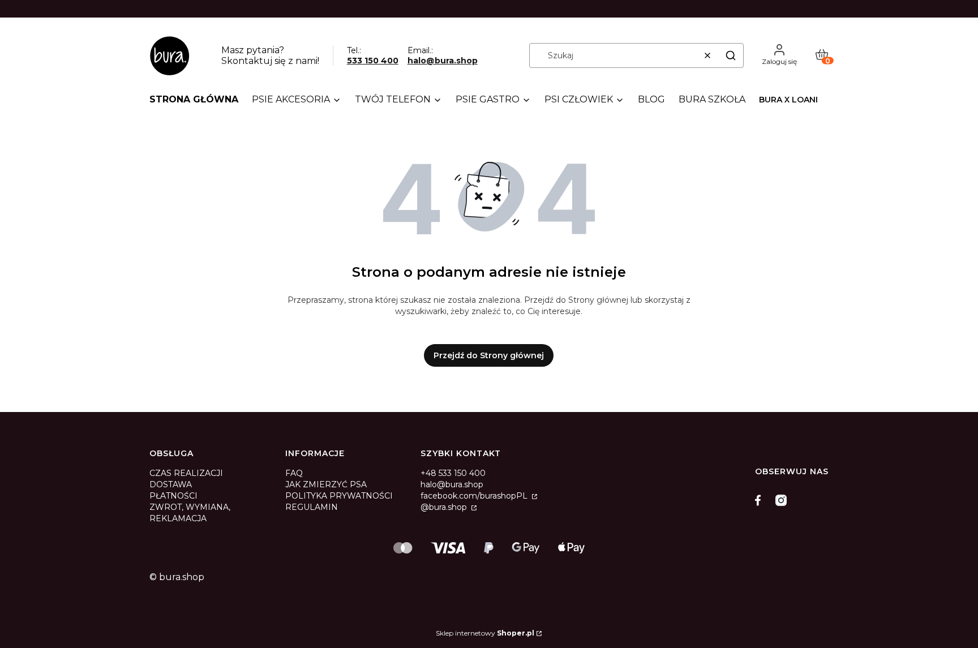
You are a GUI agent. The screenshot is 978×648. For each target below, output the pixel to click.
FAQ (294, 473)
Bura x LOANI (788, 100)
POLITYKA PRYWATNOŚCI (339, 496)
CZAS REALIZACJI (186, 473)
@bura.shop (445, 507)
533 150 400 (372, 60)
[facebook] (760, 500)
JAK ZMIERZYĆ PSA (326, 484)
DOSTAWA (170, 484)
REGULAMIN (311, 507)
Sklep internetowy (485, 633)
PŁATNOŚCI (173, 496)
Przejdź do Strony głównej (489, 355)
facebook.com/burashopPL (475, 496)
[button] (730, 55)
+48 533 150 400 (453, 473)
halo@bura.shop (443, 60)
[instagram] (781, 500)
